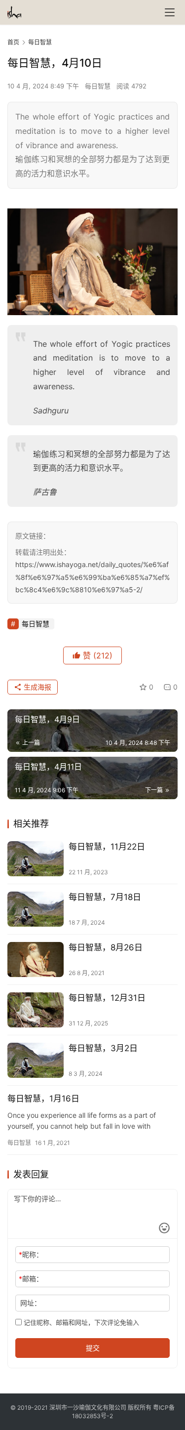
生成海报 (36, 687)
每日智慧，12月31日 (107, 998)
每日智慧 (98, 86)
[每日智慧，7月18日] (35, 909)
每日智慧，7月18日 (105, 897)
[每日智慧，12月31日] (35, 1009)
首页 (13, 42)
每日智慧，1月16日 (43, 1098)
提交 (93, 1348)
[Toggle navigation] (169, 12)
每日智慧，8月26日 (106, 947)
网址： (30, 1303)
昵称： (31, 1254)
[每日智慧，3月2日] (35, 1060)
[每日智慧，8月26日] (35, 959)
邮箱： (31, 1278)
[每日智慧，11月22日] (35, 858)
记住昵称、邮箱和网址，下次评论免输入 (80, 1322)
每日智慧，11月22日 (107, 847)
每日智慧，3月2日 (103, 1048)
